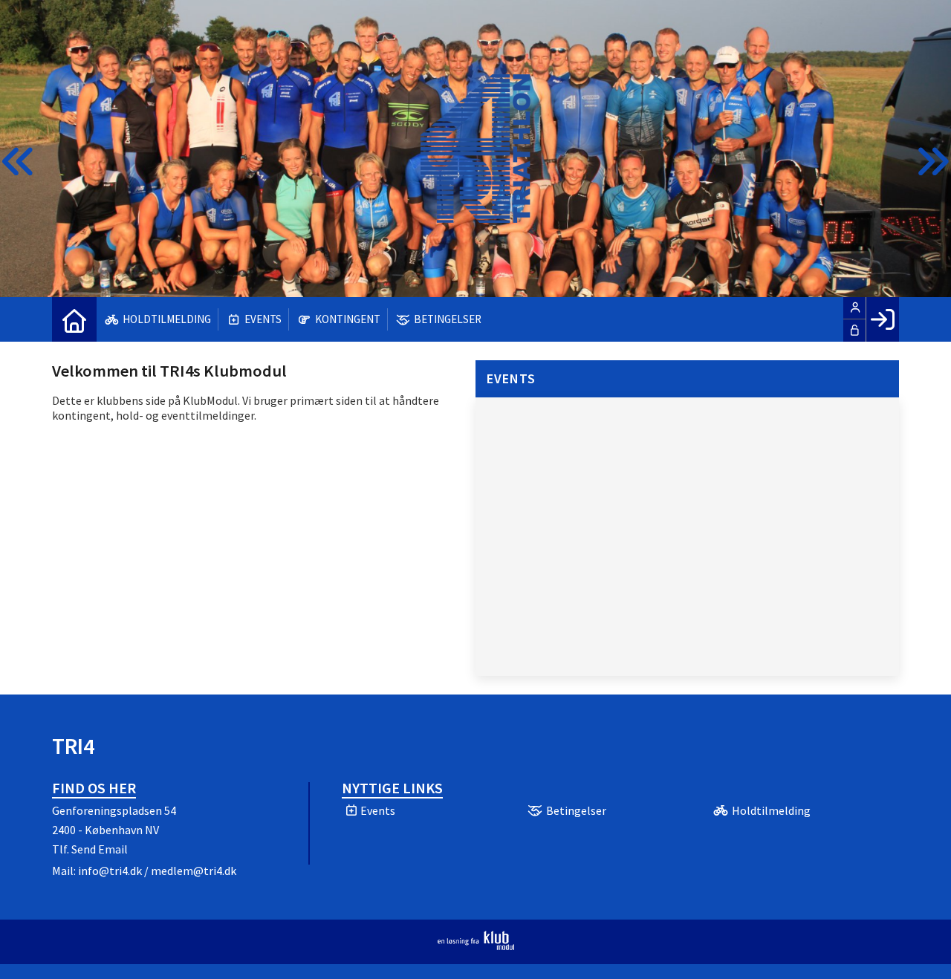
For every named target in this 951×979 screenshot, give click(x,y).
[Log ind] (882, 319)
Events (511, 378)
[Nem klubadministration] (476, 945)
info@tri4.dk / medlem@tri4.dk (157, 870)
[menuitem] (74, 319)
